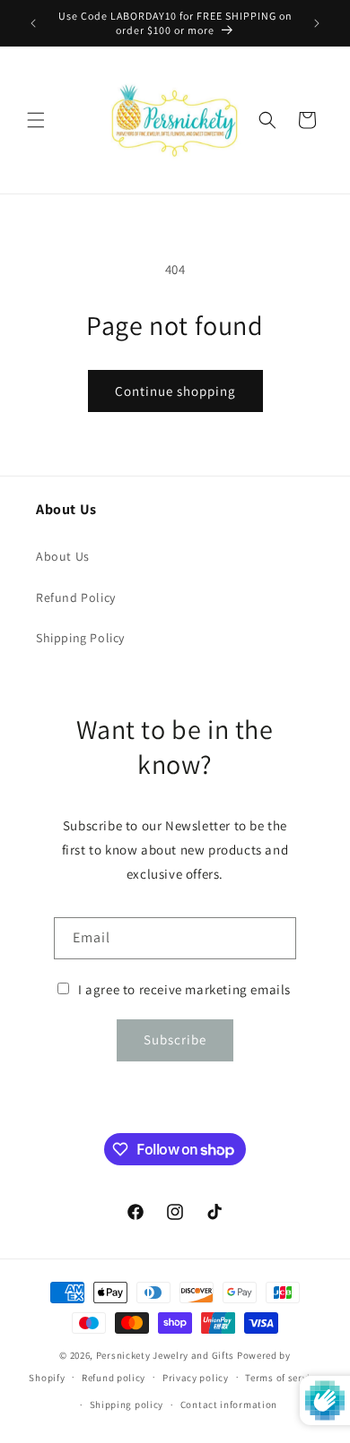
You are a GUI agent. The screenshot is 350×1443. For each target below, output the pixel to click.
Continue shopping (175, 390)
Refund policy (113, 1377)
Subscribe (175, 1039)
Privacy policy (195, 1377)
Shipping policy (127, 1404)
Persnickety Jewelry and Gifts (165, 1355)
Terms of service (282, 1377)
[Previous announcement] (33, 23)
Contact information (228, 1404)
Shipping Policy (80, 638)
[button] (36, 120)
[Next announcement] (317, 23)
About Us (63, 556)
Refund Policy (76, 597)
